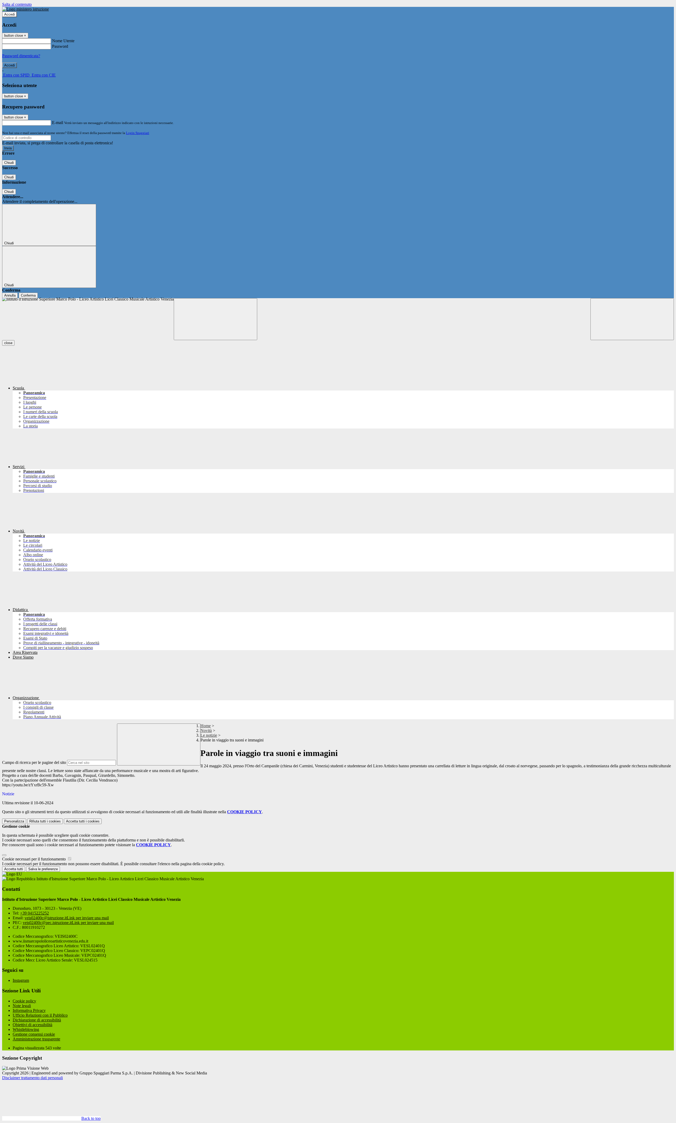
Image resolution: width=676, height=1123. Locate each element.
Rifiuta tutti (45, 821)
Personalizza (14, 821)
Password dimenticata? (21, 56)
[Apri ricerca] (632, 319)
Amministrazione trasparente (36, 1039)
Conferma (28, 295)
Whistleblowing (26, 1029)
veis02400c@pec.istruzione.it (68, 922)
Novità (206, 730)
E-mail (57, 122)
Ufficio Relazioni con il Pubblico (40, 1015)
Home (205, 726)
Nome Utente (63, 41)
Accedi (9, 14)
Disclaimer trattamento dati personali (32, 1078)
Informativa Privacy (29, 1010)
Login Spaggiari (137, 133)
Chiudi (9, 163)
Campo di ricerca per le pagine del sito (34, 762)
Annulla (10, 295)
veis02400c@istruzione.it (67, 918)
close (8, 343)
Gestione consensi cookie (34, 1034)
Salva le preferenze (43, 869)
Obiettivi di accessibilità (32, 1024)
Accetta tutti (83, 821)
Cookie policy (24, 1001)
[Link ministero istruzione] (25, 9)
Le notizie (208, 735)
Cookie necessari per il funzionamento (34, 859)
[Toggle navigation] (215, 319)
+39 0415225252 (34, 913)
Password (60, 46)
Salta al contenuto (17, 4)
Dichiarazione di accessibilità (37, 1020)
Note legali (22, 1005)
